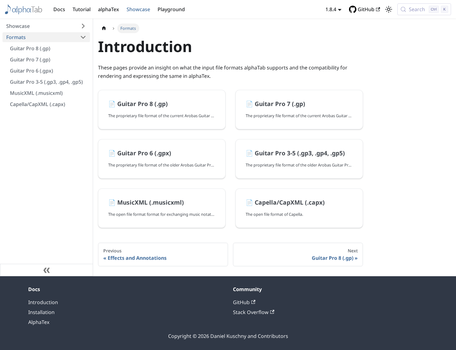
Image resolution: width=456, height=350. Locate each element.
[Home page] (104, 28)
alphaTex (108, 9)
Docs (59, 9)
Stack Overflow (251, 312)
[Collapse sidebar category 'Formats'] (83, 37)
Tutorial (82, 9)
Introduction (43, 302)
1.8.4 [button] (330, 9)
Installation (41, 312)
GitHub (366, 9)
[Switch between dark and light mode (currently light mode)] (389, 9)
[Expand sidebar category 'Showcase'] (83, 26)
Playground (171, 9)
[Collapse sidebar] (46, 270)
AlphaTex (38, 322)
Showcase (138, 9)
